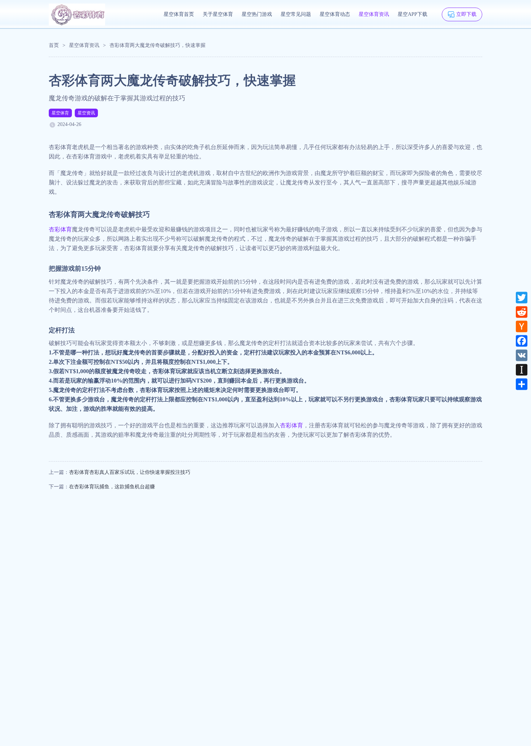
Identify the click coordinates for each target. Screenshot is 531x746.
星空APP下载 (412, 14)
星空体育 (60, 112)
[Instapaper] (521, 370)
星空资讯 (86, 112)
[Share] (521, 384)
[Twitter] (521, 298)
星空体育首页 (179, 14)
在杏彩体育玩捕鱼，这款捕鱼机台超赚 (112, 486)
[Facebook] (521, 341)
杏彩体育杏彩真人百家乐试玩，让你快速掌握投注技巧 (129, 472)
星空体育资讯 (374, 14)
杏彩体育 (60, 229)
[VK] (521, 355)
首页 (54, 45)
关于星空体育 (218, 14)
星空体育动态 (335, 14)
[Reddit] (521, 312)
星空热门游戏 (257, 14)
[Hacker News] (521, 326)
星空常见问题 (296, 14)
